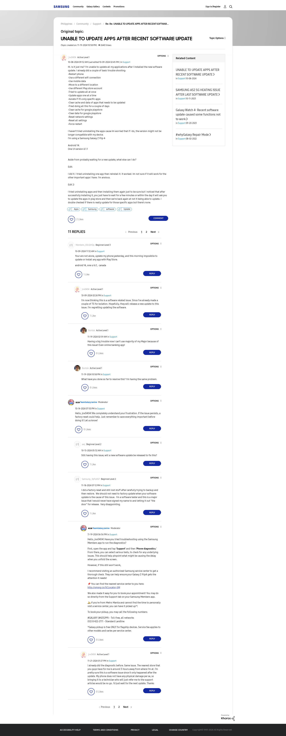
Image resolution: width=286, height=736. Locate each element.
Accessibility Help (70, 730)
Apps (76, 209)
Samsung (92, 209)
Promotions (119, 6)
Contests (107, 6)
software (110, 209)
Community (78, 6)
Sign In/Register (213, 6)
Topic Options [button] (216, 38)
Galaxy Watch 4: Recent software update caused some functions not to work (198, 114)
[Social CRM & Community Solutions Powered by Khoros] (228, 717)
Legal (155, 730)
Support (126, 62)
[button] (163, 56)
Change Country (178, 730)
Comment (158, 218)
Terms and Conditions (105, 730)
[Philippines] (61, 6)
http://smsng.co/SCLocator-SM (104, 587)
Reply (152, 273)
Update (127, 209)
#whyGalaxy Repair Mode (192, 134)
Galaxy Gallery (93, 6)
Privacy (135, 730)
